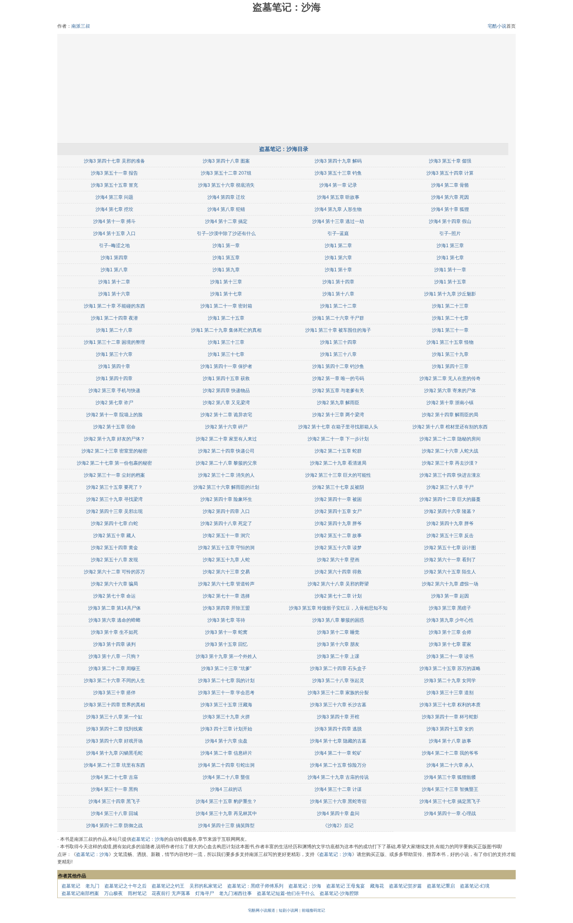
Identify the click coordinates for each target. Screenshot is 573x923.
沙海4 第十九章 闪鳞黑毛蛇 (114, 753)
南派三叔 (80, 26)
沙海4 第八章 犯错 (226, 209)
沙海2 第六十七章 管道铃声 (226, 584)
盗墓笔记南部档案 (80, 893)
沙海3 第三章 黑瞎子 (450, 608)
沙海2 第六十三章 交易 (226, 572)
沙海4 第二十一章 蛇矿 (338, 753)
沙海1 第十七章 (226, 294)
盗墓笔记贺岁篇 (405, 886)
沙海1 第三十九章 (450, 354)
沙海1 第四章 (114, 257)
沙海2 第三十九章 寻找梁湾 (114, 499)
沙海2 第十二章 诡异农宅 (226, 414)
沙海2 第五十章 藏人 (114, 535)
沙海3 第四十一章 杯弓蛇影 (450, 717)
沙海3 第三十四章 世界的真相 (114, 704)
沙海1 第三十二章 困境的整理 (114, 342)
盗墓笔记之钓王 (168, 886)
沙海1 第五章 (226, 257)
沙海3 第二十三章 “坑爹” (226, 668)
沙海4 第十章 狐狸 (450, 209)
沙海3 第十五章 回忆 (226, 644)
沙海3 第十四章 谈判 (114, 644)
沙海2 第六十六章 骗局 (114, 584)
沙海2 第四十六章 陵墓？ (450, 511)
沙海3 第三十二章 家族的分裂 (338, 692)
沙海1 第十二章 (114, 282)
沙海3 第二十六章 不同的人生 (114, 680)
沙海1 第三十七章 (226, 354)
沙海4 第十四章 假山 (450, 221)
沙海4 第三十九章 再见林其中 (226, 813)
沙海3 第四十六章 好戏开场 (114, 741)
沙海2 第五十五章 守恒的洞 (226, 547)
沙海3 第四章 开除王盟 (226, 608)
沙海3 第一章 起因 (450, 596)
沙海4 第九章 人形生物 (338, 209)
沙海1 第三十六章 (114, 354)
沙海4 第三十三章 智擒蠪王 (450, 789)
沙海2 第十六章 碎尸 (226, 427)
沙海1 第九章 (226, 269)
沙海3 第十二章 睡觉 (338, 632)
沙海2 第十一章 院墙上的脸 (114, 414)
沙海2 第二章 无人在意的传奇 (450, 378)
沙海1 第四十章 (114, 366)
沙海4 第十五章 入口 (114, 233)
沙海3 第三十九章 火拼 (226, 717)
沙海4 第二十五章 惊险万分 (338, 765)
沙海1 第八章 (114, 269)
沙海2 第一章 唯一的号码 (338, 378)
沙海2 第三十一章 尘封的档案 (114, 475)
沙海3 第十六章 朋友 (338, 644)
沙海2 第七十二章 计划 (338, 596)
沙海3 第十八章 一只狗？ (114, 656)
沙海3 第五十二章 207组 (226, 173)
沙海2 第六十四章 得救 (338, 572)
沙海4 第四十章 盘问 (338, 813)
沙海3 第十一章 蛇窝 (226, 632)
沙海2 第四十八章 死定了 (226, 523)
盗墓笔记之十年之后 (125, 886)
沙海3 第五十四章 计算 (450, 173)
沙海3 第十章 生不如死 (114, 632)
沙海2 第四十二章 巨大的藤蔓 (450, 499)
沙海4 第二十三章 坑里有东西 (114, 765)
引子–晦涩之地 (114, 245)
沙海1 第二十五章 (226, 318)
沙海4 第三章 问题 (114, 197)
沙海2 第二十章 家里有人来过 (226, 439)
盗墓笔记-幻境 (475, 886)
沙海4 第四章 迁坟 (226, 197)
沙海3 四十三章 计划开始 (226, 729)
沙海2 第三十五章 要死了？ (114, 487)
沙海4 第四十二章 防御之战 (114, 825)
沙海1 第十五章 (450, 282)
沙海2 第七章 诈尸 (114, 402)
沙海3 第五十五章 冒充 (114, 185)
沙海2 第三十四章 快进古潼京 (450, 475)
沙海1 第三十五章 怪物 (450, 342)
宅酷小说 (497, 26)
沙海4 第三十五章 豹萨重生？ (226, 801)
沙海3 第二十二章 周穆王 (114, 668)
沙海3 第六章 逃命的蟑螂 (114, 620)
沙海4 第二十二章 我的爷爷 (450, 753)
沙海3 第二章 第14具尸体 (114, 608)
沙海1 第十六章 (114, 294)
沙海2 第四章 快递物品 (226, 390)
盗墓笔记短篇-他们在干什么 (286, 893)
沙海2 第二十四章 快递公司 (226, 451)
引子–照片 (450, 233)
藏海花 (377, 886)
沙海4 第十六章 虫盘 (226, 741)
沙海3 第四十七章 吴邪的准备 (114, 161)
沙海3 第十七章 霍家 (450, 644)
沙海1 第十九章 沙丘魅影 (450, 294)
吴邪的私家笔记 (205, 886)
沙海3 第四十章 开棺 (338, 717)
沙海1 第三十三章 (226, 342)
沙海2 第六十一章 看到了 (450, 559)
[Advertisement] (286, 88)
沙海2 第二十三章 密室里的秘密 (114, 451)
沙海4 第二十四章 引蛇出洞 (226, 765)
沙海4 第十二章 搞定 (226, 221)
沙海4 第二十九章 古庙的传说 (338, 777)
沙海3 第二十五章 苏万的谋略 (450, 668)
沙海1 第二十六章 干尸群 (338, 318)
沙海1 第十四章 (338, 282)
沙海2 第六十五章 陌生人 (450, 572)
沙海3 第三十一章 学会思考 (226, 692)
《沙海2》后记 (338, 825)
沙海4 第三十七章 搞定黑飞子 (450, 801)
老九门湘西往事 (235, 893)
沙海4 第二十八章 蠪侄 (226, 777)
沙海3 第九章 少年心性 (450, 620)
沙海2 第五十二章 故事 (338, 535)
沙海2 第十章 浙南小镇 (450, 402)
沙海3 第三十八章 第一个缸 (114, 717)
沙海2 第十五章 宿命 (114, 427)
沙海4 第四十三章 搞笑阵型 (226, 825)
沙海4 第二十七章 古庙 (114, 777)
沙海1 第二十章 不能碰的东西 (114, 306)
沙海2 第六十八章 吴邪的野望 (338, 584)
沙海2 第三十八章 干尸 (450, 487)
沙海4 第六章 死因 (450, 197)
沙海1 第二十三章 (450, 306)
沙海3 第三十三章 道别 (450, 692)
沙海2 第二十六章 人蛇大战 (450, 451)
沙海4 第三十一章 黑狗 (114, 789)
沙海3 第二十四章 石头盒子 (338, 668)
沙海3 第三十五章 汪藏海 (226, 704)
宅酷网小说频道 (261, 910)
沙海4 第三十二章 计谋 (338, 789)
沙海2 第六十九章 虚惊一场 (450, 584)
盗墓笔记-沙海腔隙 (339, 893)
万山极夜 (113, 893)
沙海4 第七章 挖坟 (114, 209)
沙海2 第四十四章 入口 (226, 511)
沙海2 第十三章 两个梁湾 (338, 414)
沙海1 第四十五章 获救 (226, 378)
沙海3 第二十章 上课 (338, 656)
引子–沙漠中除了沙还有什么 (226, 233)
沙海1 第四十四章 (114, 378)
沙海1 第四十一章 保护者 (226, 366)
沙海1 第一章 (226, 245)
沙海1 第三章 (450, 245)
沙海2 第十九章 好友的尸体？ (114, 439)
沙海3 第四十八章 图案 (226, 161)
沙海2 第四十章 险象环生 (226, 499)
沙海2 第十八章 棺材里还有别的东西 (450, 427)
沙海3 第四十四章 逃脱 (338, 729)
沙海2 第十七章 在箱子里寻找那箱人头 (338, 427)
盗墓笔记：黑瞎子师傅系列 (255, 886)
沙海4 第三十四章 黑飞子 (114, 801)
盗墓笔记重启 (441, 886)
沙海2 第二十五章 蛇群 (338, 451)
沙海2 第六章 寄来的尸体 (450, 390)
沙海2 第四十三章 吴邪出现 (114, 511)
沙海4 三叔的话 (226, 789)
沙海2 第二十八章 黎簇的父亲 (226, 463)
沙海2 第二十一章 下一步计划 (338, 439)
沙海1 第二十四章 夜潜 (114, 318)
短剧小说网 (288, 910)
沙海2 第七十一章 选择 (226, 596)
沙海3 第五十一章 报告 (114, 173)
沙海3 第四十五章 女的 (450, 729)
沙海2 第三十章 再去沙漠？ (450, 463)
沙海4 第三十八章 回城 (114, 813)
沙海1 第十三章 (226, 282)
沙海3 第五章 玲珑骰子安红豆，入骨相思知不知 (338, 608)
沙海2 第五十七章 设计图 (450, 547)
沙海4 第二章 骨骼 (450, 185)
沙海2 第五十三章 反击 (450, 535)
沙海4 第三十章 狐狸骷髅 (450, 777)
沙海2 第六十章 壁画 (338, 559)
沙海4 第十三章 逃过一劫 (338, 221)
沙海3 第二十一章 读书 (450, 656)
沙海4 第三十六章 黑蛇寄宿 (338, 801)
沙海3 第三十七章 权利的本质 (450, 704)
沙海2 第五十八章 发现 (114, 559)
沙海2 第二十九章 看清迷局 (338, 463)
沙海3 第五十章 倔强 (450, 161)
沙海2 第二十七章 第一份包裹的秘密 (114, 463)
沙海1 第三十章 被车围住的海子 (338, 330)
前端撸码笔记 (313, 910)
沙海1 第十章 (338, 269)
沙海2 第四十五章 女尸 (338, 511)
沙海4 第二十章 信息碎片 (226, 753)
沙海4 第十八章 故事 (450, 741)
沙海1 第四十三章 (450, 366)
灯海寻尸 (204, 893)
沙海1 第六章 (338, 257)
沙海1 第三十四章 (338, 342)
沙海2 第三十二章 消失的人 (226, 475)
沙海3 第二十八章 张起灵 (338, 680)
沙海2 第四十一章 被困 (338, 499)
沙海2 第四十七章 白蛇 (114, 523)
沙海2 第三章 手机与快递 (114, 390)
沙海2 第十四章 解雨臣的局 (450, 414)
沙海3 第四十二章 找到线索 (114, 729)
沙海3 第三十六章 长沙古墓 (338, 704)
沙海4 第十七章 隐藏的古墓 (338, 741)
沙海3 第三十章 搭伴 (114, 692)
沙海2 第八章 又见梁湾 (226, 402)
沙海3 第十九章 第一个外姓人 (226, 656)
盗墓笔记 (71, 886)
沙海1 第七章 (450, 257)
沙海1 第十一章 (450, 269)
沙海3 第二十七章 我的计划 (226, 680)
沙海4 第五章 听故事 (338, 197)
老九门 (92, 886)
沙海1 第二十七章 (450, 318)
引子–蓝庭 (338, 233)
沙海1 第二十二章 (338, 306)
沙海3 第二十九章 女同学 (450, 680)
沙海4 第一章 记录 (338, 185)
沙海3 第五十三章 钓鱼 (338, 173)
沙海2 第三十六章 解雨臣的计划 (226, 487)
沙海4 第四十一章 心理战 (450, 813)
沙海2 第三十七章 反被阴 (338, 487)
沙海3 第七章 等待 (226, 620)
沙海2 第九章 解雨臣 (338, 402)
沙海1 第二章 (338, 245)
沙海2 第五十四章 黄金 (114, 547)
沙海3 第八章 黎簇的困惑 (338, 620)
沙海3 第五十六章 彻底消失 (226, 185)
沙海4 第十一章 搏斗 (114, 221)
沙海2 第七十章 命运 (114, 596)
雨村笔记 (137, 893)
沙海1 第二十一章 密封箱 (226, 306)
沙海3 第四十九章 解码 (338, 161)
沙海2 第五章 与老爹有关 (338, 390)
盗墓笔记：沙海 (147, 839)
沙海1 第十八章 (338, 294)
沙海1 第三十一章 (450, 330)
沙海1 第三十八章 (338, 354)
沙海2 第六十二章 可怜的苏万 (114, 572)
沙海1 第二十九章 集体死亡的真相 (226, 330)
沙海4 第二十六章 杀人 (450, 765)
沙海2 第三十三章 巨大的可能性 (338, 475)
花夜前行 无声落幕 (171, 893)
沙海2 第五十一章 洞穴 (226, 535)
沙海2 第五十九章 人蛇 (226, 559)
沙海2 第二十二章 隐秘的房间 (450, 439)
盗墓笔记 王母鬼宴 (345, 886)
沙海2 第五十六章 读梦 (338, 547)
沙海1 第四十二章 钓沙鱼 (338, 366)
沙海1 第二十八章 (114, 330)
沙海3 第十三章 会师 (450, 632)
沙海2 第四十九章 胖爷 (338, 523)
